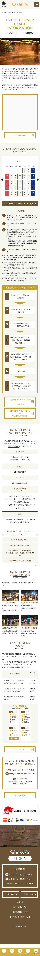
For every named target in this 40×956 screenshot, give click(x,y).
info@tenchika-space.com (22, 773)
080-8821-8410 (21, 779)
